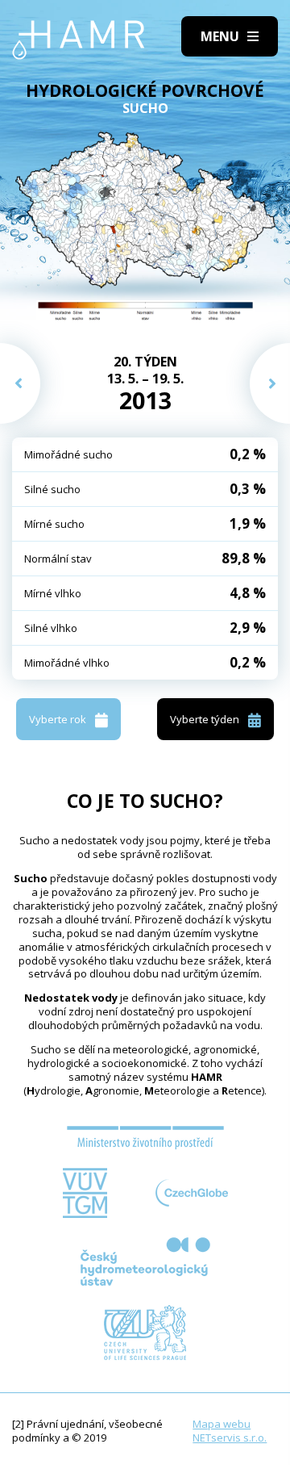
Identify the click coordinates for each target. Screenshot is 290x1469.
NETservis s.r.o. (230, 1437)
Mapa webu (222, 1424)
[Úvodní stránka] (78, 40)
